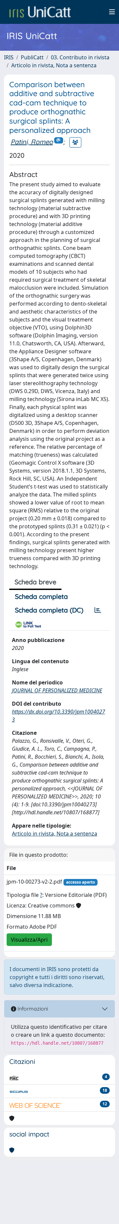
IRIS (9, 57)
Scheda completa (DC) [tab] (49, 610)
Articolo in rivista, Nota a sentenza (54, 65)
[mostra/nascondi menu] (112, 12)
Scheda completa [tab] (41, 596)
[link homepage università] (40, 12)
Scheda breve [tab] (35, 582)
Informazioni (32, 1008)
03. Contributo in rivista (80, 57)
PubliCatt (32, 57)
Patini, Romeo (32, 142)
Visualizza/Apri (29, 939)
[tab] (98, 610)
